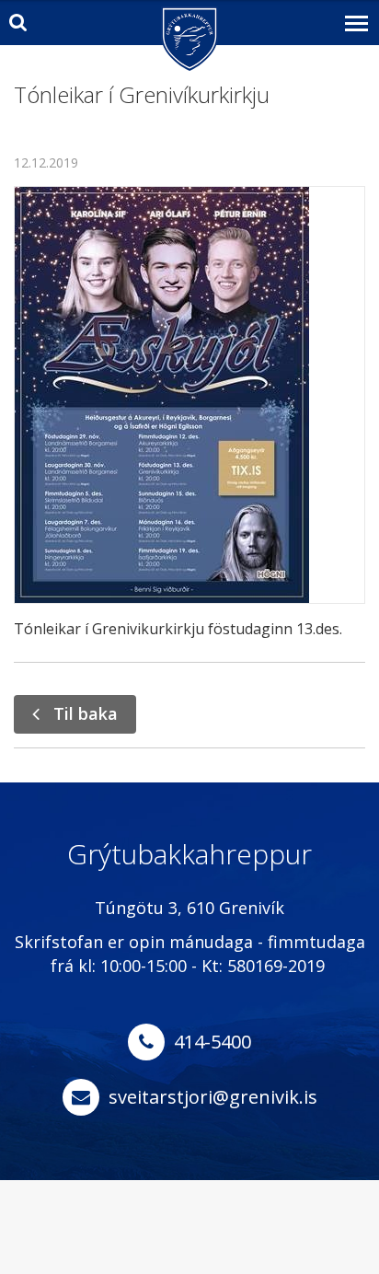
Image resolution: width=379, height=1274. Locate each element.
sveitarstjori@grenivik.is (213, 1096)
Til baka (85, 713)
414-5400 (212, 1041)
